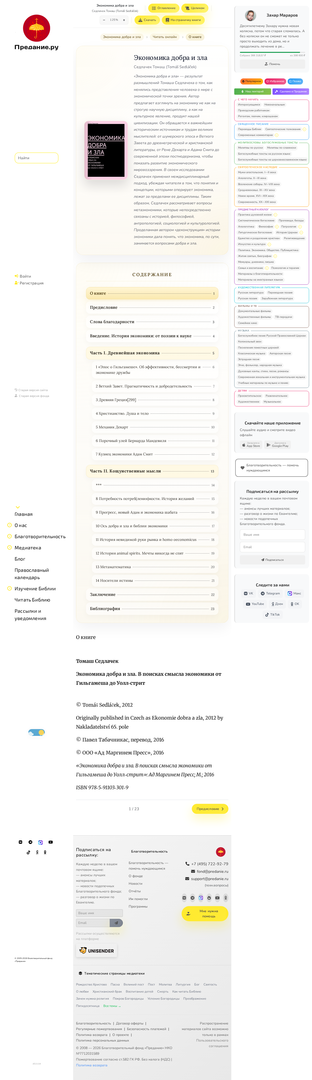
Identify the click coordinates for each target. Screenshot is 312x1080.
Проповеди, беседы (291, 220)
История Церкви (286, 232)
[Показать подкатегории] (304, 129)
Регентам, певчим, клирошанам (258, 116)
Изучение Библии (35, 588)
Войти (25, 276)
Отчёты (135, 891)
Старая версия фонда (34, 395)
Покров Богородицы (128, 998)
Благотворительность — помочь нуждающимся (148, 866)
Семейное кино (247, 323)
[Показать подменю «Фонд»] (9, 536)
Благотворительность (40, 536)
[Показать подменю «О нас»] (9, 525)
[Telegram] (30, 842)
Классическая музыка (251, 353)
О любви (82, 991)
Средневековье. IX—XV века (256, 190)
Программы (138, 906)
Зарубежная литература (277, 298)
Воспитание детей (139, 991)
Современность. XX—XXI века (257, 202)
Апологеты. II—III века (252, 178)
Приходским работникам (253, 110)
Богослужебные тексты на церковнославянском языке (272, 159)
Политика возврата (91, 1035)
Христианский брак (107, 991)
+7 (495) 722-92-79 (209, 864)
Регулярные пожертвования (99, 1029)
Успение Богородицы (163, 998)
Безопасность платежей (146, 1029)
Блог (20, 559)
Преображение (194, 998)
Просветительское (249, 396)
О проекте (120, 1035)
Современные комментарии (255, 135)
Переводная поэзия (280, 292)
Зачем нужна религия (92, 998)
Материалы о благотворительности (260, 274)
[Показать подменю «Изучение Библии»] (9, 588)
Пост (151, 984)
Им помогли (138, 899)
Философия (266, 226)
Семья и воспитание (250, 268)
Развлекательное (276, 396)
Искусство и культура (251, 244)
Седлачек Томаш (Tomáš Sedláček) (115, 11)
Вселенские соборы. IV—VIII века (259, 184)
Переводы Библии (249, 129)
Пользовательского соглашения (212, 1043)
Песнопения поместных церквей (258, 347)
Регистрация (32, 283)
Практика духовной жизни (255, 214)
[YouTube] (51, 842)
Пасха (115, 984)
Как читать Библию (186, 991)
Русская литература (250, 292)
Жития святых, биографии (254, 256)
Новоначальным (274, 104)
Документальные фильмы (254, 311)
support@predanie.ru (209, 882)
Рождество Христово (91, 984)
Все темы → (112, 1006)
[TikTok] (28, 852)
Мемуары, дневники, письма (256, 262)
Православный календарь (32, 573)
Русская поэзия (247, 298)
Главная (24, 514)
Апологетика (246, 226)
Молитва (165, 984)
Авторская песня (280, 353)
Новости (135, 883)
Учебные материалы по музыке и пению (263, 383)
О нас (21, 525)
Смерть (162, 991)
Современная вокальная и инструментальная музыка (271, 377)
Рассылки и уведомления (30, 614)
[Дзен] (37, 852)
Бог (197, 984)
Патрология (288, 226)
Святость (210, 984)
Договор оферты (129, 1023)
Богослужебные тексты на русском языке (264, 154)
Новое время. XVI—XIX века (256, 196)
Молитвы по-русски (250, 148)
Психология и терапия (285, 268)
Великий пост (134, 984)
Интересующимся (249, 104)
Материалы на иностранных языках (260, 280)
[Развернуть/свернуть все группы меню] (18, 507)
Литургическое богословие (255, 232)
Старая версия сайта (33, 390)
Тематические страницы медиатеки (114, 973)
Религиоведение (294, 238)
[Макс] (40, 842)
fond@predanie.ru (212, 871)
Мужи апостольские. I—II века (257, 172)
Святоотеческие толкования (283, 129)
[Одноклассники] (45, 852)
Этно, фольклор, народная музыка (260, 365)
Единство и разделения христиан (259, 238)
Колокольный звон (249, 341)
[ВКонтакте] (20, 842)
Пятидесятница (87, 1006)
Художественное (248, 402)
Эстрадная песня (248, 359)
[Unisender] (96, 950)
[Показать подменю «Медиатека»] (9, 547)
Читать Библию (32, 599)
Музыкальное (272, 402)
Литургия (183, 984)
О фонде (136, 876)
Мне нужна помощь (209, 914)
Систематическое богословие (256, 220)
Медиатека (28, 547)
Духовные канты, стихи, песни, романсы (263, 371)
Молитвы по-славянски (281, 148)
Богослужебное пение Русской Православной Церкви (272, 336)
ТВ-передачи (283, 317)
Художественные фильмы (254, 317)
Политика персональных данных (102, 1040)
